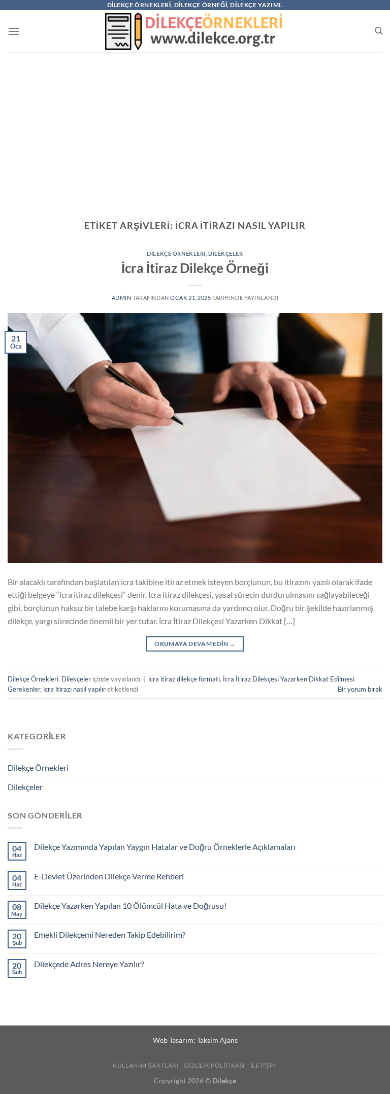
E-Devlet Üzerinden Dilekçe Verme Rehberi (109, 876)
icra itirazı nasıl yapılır (74, 689)
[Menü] (14, 31)
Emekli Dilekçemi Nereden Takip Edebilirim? (109, 934)
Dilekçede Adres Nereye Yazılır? (89, 964)
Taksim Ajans (217, 1040)
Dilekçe (224, 1080)
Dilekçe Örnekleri (176, 253)
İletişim (263, 1065)
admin (122, 297)
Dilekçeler (225, 253)
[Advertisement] (195, 128)
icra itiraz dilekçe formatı (184, 679)
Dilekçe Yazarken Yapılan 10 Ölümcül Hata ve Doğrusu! (130, 905)
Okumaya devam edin (194, 643)
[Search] (378, 31)
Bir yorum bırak (360, 689)
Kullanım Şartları (146, 1065)
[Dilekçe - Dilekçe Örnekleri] (195, 31)
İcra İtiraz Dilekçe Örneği (195, 268)
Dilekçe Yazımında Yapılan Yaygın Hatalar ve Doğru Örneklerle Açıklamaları (165, 846)
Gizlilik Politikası (214, 1065)
